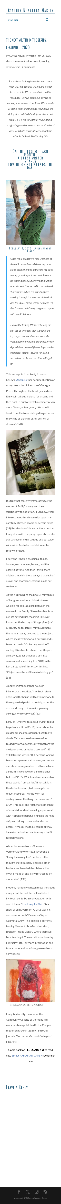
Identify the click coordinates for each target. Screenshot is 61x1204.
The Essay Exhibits (33, 904)
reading (45, 61)
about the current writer (19, 61)
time (17, 66)
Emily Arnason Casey (39, 250)
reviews (10, 66)
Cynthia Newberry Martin (22, 55)
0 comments (28, 66)
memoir (36, 61)
